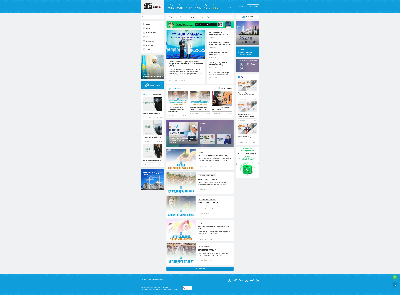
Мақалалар (183, 17)
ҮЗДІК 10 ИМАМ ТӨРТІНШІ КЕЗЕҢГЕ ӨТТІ (218, 54)
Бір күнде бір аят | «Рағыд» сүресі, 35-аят (246, 94)
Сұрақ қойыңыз (226, 88)
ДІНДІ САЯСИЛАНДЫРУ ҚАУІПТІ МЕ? (220, 108)
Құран (148, 28)
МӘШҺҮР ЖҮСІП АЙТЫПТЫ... (210, 203)
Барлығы (207, 129)
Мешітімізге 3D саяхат (156, 279)
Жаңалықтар (173, 17)
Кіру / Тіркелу (253, 6)
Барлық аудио (157, 94)
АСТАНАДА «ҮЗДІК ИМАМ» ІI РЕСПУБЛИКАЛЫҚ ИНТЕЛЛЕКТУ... (219, 64)
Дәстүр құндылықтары (207, 175)
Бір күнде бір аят (247, 77)
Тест (148, 49)
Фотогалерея (150, 37)
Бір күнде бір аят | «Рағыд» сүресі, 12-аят (246, 137)
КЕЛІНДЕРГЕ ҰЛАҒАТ (207, 250)
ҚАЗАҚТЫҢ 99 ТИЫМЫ (207, 179)
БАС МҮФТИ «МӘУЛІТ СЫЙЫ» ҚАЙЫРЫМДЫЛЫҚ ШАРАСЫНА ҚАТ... (220, 44)
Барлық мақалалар (200, 269)
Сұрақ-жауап (193, 17)
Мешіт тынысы (151, 32)
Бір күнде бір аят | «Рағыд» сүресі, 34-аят (246, 115)
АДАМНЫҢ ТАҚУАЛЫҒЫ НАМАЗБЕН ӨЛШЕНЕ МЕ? (199, 108)
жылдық (248, 54)
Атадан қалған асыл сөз (207, 199)
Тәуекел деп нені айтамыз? (152, 137)
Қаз (243, 17)
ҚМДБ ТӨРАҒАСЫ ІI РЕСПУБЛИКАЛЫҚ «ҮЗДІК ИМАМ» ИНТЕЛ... (218, 34)
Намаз (148, 24)
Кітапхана (149, 45)
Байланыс (144, 279)
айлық (242, 54)
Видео (203, 17)
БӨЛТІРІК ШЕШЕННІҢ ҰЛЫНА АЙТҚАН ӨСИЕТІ (213, 227)
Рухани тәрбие (204, 246)
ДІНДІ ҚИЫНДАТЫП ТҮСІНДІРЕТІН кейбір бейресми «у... (176, 109)
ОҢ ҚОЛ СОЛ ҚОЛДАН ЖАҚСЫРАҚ (213, 156)
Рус (247, 17)
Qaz (251, 17)
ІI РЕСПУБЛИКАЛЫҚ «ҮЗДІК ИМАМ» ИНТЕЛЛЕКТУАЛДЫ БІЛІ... (219, 74)
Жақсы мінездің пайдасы (152, 160)
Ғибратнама (150, 41)
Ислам (201, 152)
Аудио (209, 17)
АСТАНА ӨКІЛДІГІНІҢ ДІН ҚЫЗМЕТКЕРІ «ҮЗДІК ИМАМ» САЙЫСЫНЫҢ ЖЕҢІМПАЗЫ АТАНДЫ (186, 64)
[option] (247, 33)
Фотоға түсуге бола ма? (151, 113)
